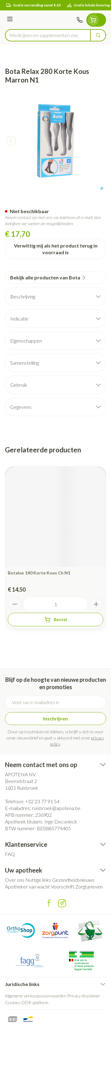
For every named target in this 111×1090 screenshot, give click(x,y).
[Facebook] (49, 903)
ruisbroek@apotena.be (56, 808)
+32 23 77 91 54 (42, 801)
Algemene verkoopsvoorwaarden (35, 995)
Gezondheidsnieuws (73, 880)
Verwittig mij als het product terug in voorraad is (55, 249)
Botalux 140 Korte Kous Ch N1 (39, 572)
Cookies (12, 1002)
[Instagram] (62, 903)
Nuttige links (38, 880)
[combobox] (48, 35)
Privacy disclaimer (83, 995)
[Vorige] (11, 141)
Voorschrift (62, 886)
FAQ (10, 854)
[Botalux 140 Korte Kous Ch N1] (55, 517)
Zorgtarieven (89, 886)
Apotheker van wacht (27, 886)
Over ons (14, 880)
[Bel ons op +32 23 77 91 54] (79, 20)
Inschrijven (55, 718)
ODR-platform (34, 1002)
